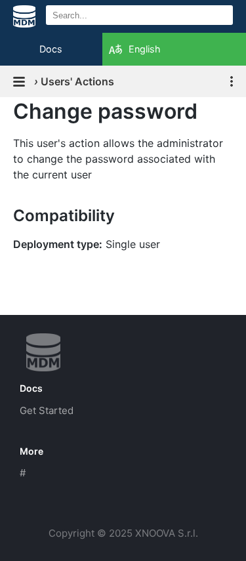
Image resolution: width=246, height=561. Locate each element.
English (145, 48)
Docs (50, 48)
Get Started (46, 410)
